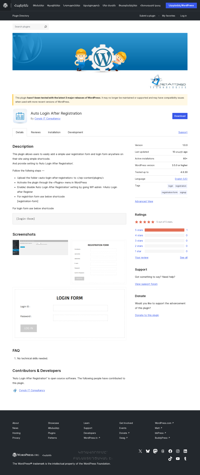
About (15, 423)
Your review (141, 257)
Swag (123, 437)
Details (20, 132)
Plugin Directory (20, 15)
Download (179, 116)
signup (183, 192)
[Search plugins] (45, 27)
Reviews (36, 132)
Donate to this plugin (147, 315)
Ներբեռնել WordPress (181, 5)
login (170, 186)
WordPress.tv (92, 437)
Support (183, 132)
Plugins (51, 433)
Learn (87, 423)
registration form (170, 192)
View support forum (146, 284)
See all (184, 257)
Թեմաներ (53, 428)
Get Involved (126, 423)
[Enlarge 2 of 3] (122, 244)
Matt (158, 428)
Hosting (16, 433)
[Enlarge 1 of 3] (63, 244)
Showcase (53, 423)
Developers (90, 433)
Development (75, 132)
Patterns (52, 437)
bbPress (160, 433)
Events (122, 428)
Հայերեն (46, 455)
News (15, 428)
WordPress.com (164, 423)
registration (180, 186)
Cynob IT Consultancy (47, 118)
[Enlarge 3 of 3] (122, 291)
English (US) (181, 178)
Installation (54, 132)
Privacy (16, 437)
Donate (124, 433)
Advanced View (144, 201)
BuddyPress (162, 437)
